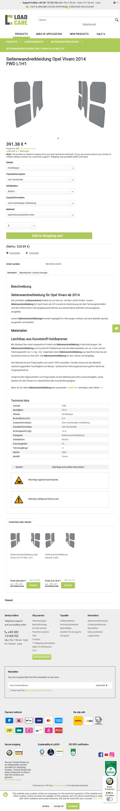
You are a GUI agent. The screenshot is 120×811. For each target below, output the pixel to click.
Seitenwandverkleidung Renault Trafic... (56, 556)
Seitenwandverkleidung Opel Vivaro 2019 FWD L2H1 (24, 556)
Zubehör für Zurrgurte (70, 632)
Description (12, 273)
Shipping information (44, 643)
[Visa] (39, 721)
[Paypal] (9, 721)
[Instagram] (112, 755)
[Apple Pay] (29, 721)
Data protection (95, 632)
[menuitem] (79, 20)
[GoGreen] (59, 755)
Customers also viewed (20, 522)
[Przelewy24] (58, 731)
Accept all (58, 806)
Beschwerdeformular (98, 621)
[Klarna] (19, 721)
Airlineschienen (67, 621)
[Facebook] (100, 755)
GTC (34, 650)
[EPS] (48, 731)
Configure (73, 806)
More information (13, 779)
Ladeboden (72, 387)
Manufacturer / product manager (33, 273)
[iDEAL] (29, 731)
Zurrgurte (64, 635)
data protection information (38, 690)
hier (101, 387)
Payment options (40, 632)
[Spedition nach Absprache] (99, 721)
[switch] (110, 799)
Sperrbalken (66, 628)
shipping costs (59, 785)
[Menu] (115, 778)
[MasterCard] (48, 721)
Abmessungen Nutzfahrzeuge (39, 623)
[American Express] (58, 721)
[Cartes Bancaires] (19, 731)
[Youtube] (106, 755)
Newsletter (93, 628)
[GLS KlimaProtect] (51, 755)
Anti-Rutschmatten (69, 624)
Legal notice (93, 635)
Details (33, 585)
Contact (36, 639)
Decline (45, 806)
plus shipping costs (28, 149)
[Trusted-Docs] (9, 754)
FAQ (34, 635)
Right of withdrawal (41, 646)
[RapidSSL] (18, 754)
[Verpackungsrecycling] (42, 755)
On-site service (39, 628)
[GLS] (88, 721)
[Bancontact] (39, 731)
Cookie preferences (97, 624)
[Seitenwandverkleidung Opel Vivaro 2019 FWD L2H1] (25, 540)
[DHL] (78, 721)
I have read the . (31, 690)
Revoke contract (42, 657)
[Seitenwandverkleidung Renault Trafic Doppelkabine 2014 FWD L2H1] (60, 540)
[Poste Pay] (9, 731)
